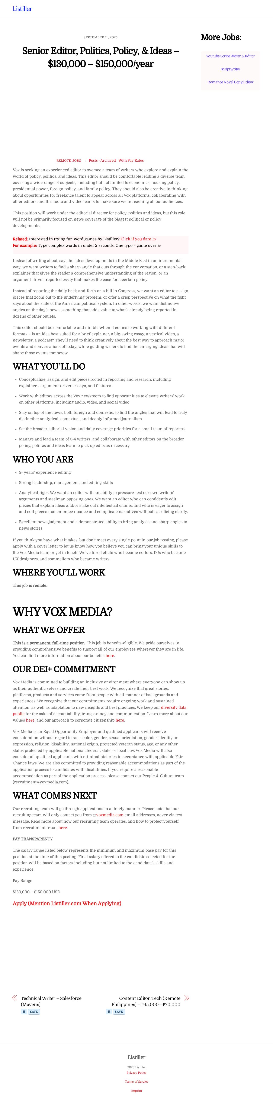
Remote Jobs (69, 160)
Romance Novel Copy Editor (230, 82)
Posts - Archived (102, 160)
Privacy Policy (137, 1072)
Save (34, 1011)
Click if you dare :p (138, 239)
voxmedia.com (109, 815)
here (109, 656)
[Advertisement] (101, 117)
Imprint (136, 1090)
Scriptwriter (230, 69)
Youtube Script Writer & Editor (230, 56)
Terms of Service (136, 1081)
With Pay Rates (131, 160)
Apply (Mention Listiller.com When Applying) (67, 903)
